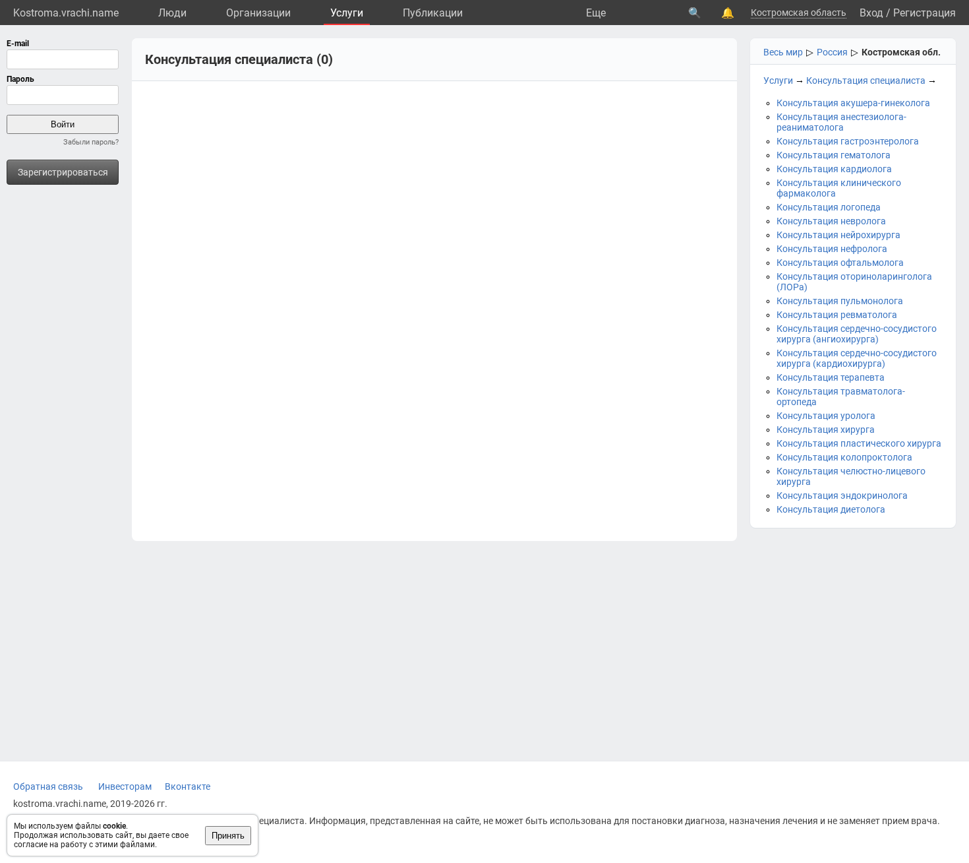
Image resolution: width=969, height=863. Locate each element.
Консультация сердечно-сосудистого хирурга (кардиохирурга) (857, 358)
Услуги (346, 13)
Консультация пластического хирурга (859, 443)
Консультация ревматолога (837, 314)
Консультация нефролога (832, 248)
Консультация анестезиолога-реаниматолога (841, 122)
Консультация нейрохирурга (838, 235)
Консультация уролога (826, 415)
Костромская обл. (901, 52)
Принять (228, 836)
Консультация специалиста (865, 80)
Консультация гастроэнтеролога (848, 141)
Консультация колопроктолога (844, 457)
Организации (258, 13)
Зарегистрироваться (63, 172)
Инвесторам (125, 786)
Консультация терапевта (831, 377)
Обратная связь (48, 786)
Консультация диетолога (831, 509)
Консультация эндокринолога (842, 495)
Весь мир (783, 52)
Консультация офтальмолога (840, 262)
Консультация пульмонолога (840, 301)
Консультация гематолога (834, 155)
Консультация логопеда (829, 207)
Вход (871, 13)
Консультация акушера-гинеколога (853, 103)
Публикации (433, 13)
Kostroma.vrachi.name (66, 13)
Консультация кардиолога (834, 169)
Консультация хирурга (826, 429)
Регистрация (924, 13)
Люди (172, 13)
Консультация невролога (831, 221)
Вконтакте (187, 786)
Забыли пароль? (91, 142)
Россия (832, 52)
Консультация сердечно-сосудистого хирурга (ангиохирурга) (857, 333)
